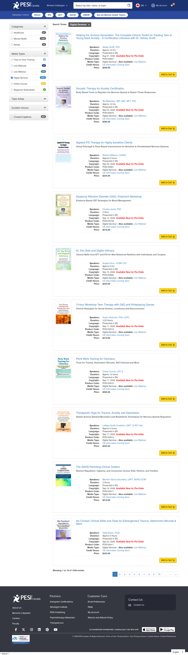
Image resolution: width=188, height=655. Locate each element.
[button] (29, 26)
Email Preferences (96, 601)
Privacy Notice (123, 636)
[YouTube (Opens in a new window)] (55, 629)
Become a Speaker (21, 612)
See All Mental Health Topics (111, 14)
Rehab (21, 44)
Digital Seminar (27, 77)
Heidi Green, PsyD (111, 532)
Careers (16, 618)
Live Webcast (25, 65)
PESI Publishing (57, 612)
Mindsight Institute (58, 606)
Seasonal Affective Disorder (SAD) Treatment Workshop (109, 196)
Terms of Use (111, 636)
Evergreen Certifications (61, 601)
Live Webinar (25, 71)
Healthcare (23, 32)
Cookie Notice (153, 636)
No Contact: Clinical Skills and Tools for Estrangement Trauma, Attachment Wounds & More (126, 522)
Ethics (37, 14)
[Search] (129, 5)
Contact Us (139, 604)
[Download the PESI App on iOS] (149, 629)
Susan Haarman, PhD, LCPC (116, 317)
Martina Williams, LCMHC (114, 155)
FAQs (90, 606)
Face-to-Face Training (28, 59)
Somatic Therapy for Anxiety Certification (100, 88)
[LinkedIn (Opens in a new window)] (39, 629)
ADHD (73, 14)
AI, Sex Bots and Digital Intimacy (95, 250)
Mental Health (26, 38)
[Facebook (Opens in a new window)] (16, 629)
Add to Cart (166, 75)
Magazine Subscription (28, 89)
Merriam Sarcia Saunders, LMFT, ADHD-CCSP (124, 479)
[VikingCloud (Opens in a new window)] (21, 639)
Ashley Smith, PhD (111, 47)
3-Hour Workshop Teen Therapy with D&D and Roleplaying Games (115, 304)
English (176, 652)
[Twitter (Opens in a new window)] (23, 629)
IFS (49, 14)
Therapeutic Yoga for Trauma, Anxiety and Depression (107, 412)
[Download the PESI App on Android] (167, 629)
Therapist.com (57, 622)
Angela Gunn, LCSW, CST (115, 263)
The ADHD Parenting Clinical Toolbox (98, 467)
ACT (60, 14)
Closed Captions (28, 116)
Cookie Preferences (168, 636)
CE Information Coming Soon (116, 64)
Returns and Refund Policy (100, 617)
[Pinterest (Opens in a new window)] (47, 629)
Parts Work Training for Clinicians (95, 358)
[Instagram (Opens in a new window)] (31, 629)
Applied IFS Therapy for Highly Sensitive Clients (104, 142)
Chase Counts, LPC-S (113, 371)
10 (159, 574)
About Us (16, 607)
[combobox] (178, 652)
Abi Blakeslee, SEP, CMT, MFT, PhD (119, 101)
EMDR (86, 14)
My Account (93, 612)
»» (176, 574)
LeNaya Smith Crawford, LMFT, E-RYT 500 (123, 425)
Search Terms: (60, 24)
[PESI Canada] (26, 598)
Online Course (26, 83)
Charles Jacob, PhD (112, 209)
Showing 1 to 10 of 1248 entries (68, 570)
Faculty (15, 623)
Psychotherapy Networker (62, 617)
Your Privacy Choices (138, 636)
